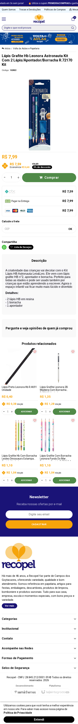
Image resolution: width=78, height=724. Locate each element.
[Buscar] (72, 28)
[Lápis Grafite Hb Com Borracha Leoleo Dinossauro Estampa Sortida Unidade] (20, 450)
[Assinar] (39, 524)
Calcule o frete (10, 221)
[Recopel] (39, 18)
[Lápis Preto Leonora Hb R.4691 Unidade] (20, 381)
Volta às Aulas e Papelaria (26, 48)
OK (70, 229)
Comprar (51, 177)
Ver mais (9, 606)
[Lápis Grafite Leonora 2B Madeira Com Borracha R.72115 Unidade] (58, 381)
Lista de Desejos (22, 247)
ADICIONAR (26, 411)
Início (7, 48)
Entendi (39, 719)
